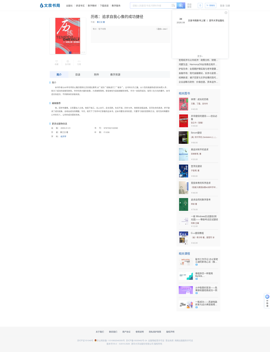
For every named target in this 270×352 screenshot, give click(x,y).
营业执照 (169, 340)
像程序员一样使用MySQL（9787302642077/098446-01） (206, 274)
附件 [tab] (96, 74)
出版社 (69, 5)
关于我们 (100, 331)
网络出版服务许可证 (184, 340)
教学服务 (116, 5)
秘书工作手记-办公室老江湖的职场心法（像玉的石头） (206, 260)
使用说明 (140, 331)
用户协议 (126, 331)
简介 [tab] (59, 74)
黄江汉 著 (101, 22)
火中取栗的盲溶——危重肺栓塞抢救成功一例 (206, 289)
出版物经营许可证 (156, 340)
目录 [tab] (77, 74)
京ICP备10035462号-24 (136, 340)
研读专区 (80, 5)
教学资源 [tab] (115, 74)
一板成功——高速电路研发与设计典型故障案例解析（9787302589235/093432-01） (206, 303)
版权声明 (170, 331)
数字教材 (92, 5)
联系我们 (113, 331)
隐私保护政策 (155, 331)
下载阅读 (104, 5)
